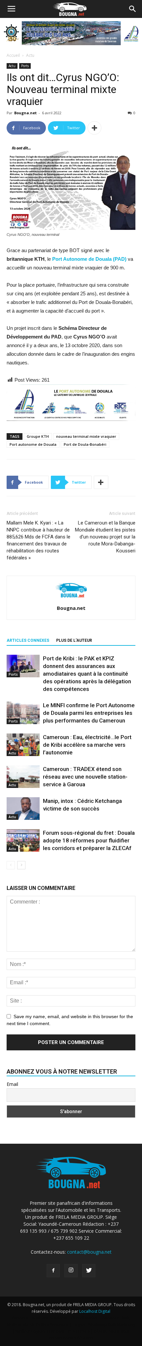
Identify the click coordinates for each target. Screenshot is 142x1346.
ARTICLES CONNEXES (28, 640)
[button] (133, 9)
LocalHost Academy (48, 1318)
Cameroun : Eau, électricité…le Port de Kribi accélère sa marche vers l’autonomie (87, 745)
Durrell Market (84, 1318)
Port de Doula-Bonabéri (85, 444)
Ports (25, 65)
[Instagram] (71, 1270)
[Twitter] (88, 1270)
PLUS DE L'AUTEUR (74, 640)
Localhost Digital (94, 1311)
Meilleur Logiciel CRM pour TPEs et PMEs (53, 1331)
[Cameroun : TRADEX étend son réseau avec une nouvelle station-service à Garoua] (23, 776)
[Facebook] (53, 1270)
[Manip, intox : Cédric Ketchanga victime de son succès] (23, 808)
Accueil (13, 55)
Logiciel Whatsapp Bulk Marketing (104, 1324)
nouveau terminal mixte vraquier (86, 436)
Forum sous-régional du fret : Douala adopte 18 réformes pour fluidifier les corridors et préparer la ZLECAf (89, 840)
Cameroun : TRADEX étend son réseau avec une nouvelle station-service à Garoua (85, 777)
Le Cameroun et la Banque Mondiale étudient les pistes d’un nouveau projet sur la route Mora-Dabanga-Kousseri (105, 537)
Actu (30, 55)
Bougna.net (25, 112)
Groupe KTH (38, 436)
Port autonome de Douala (33, 444)
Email (12, 1084)
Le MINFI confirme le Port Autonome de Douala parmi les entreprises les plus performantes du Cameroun (89, 713)
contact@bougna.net (89, 1252)
